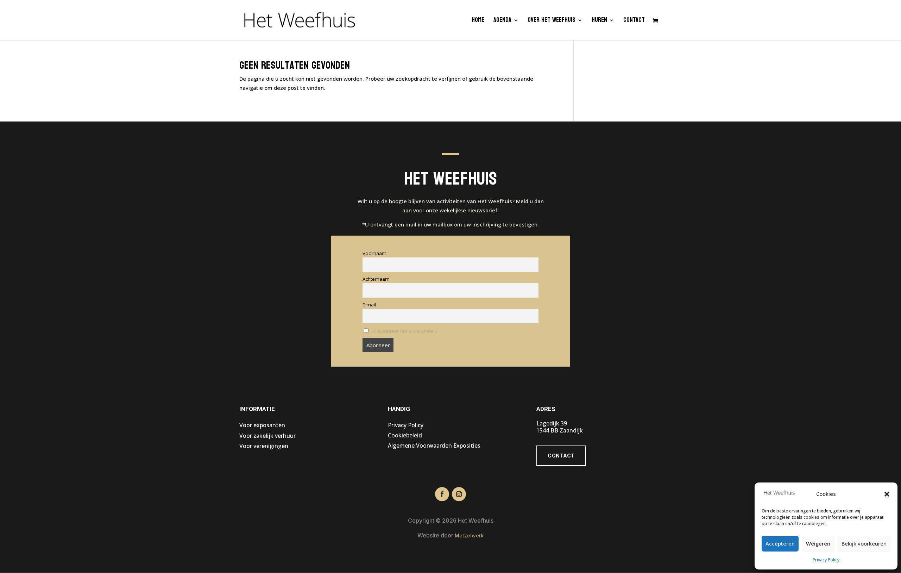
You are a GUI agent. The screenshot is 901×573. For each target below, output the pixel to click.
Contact (634, 22)
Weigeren (818, 543)
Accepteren (780, 543)
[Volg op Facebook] (442, 494)
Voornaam (374, 253)
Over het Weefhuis (551, 22)
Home (478, 22)
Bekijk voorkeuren (864, 543)
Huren (599, 22)
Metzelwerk (469, 535)
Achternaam (376, 279)
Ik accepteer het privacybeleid (404, 331)
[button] (886, 494)
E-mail (369, 304)
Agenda (502, 22)
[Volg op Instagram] (459, 494)
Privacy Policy (826, 560)
